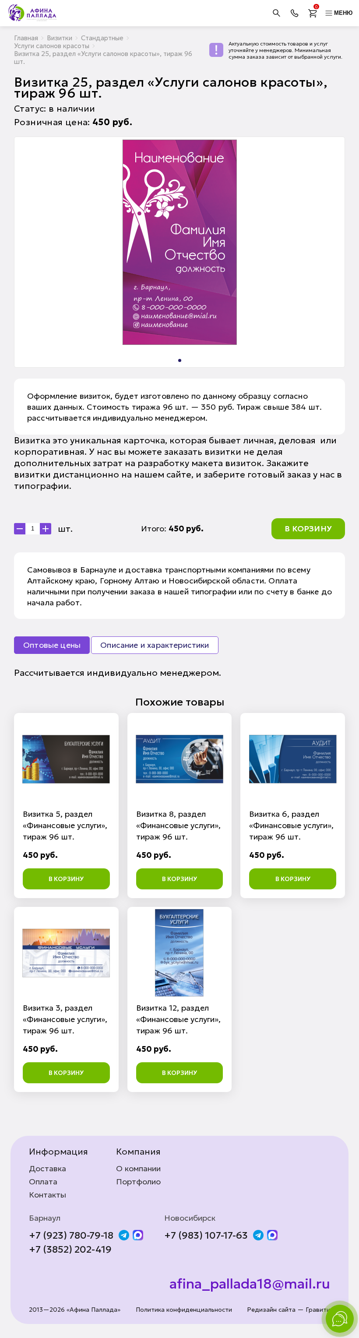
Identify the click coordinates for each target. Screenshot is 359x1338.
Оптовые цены (52, 645)
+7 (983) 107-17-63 (206, 1235)
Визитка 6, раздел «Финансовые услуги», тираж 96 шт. (291, 825)
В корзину (308, 528)
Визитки (59, 38)
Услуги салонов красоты (51, 46)
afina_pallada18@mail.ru (249, 1283)
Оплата (43, 1182)
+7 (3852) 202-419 (70, 1249)
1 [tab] (179, 360)
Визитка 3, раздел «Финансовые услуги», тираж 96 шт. (65, 1019)
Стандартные (102, 38)
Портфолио (138, 1182)
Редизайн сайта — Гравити (288, 1309)
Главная (26, 38)
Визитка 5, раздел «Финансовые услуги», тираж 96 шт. (65, 825)
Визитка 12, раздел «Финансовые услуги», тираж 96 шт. (178, 1019)
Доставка (47, 1168)
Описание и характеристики (154, 645)
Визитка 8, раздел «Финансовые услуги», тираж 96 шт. (178, 825)
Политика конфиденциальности (184, 1309)
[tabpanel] (179, 242)
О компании (138, 1168)
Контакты (47, 1195)
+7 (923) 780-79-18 (71, 1235)
